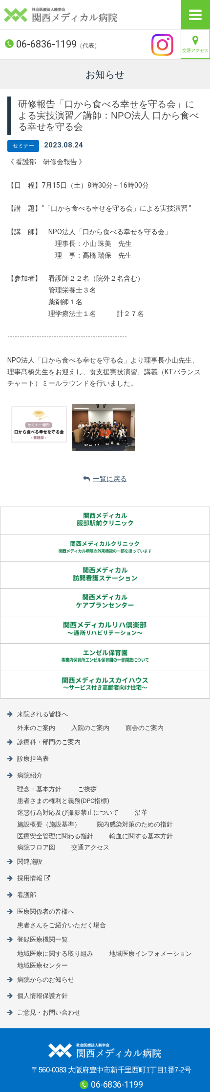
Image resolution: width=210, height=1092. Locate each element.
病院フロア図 (36, 847)
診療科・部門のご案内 (49, 742)
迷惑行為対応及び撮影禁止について (68, 812)
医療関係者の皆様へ (45, 911)
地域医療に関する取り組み (55, 953)
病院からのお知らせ (45, 979)
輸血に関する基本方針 (141, 836)
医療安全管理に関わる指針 (55, 836)
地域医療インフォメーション (150, 953)
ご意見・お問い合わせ (49, 1012)
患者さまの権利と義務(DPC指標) (63, 800)
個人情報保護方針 (42, 995)
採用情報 (29, 878)
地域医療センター (42, 965)
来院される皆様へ (42, 714)
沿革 (141, 812)
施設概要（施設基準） (49, 824)
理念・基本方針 (39, 789)
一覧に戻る (110, 479)
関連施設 (29, 861)
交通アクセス (195, 50)
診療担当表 (33, 758)
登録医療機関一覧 (42, 939)
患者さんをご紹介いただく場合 (61, 925)
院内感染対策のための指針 (135, 824)
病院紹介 (29, 775)
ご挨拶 (87, 789)
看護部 (26, 894)
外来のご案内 (36, 727)
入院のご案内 (90, 727)
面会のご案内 (145, 727)
